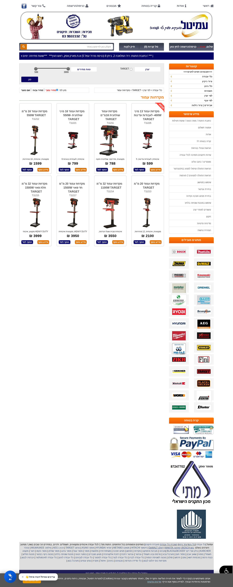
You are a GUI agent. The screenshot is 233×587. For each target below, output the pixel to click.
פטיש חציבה (118, 551)
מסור (87, 551)
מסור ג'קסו (41, 551)
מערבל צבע (168, 554)
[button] (226, 571)
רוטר (32, 551)
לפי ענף (208, 100)
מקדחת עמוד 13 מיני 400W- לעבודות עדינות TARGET (147, 115)
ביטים (110, 560)
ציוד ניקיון (207, 81)
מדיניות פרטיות (204, 223)
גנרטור (138, 554)
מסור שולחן (53, 551)
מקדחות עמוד (123, 90)
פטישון (129, 551)
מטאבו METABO (121, 547)
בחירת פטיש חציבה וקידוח (198, 196)
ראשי (206, 5)
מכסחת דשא (193, 557)
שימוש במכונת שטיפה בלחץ (198, 203)
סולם (170, 557)
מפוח (200, 554)
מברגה (162, 551)
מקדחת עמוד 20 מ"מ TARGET (147, 185)
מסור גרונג (66, 551)
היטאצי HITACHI (139, 547)
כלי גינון (208, 86)
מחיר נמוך (51, 90)
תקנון (208, 216)
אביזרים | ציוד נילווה (202, 105)
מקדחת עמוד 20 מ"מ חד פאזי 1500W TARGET (72, 187)
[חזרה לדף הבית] (116, 25)
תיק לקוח (129, 46)
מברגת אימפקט (149, 551)
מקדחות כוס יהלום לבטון (154, 560)
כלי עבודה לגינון (66, 557)
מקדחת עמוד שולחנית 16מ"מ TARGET (110, 115)
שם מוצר (25, 90)
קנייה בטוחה (149, 5)
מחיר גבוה (38, 90)
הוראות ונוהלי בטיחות (201, 148)
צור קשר (36, 5)
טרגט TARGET (72, 547)
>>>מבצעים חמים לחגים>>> (198, 72)
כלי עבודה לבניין (136, 557)
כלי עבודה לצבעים (84, 557)
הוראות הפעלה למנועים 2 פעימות (195, 175)
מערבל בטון (73, 560)
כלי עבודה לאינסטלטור (46, 557)
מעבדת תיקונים (152, 544)
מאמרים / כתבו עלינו (201, 162)
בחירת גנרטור (204, 189)
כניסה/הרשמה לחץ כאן (183, 46)
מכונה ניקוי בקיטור (44, 554)
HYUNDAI (100, 547)
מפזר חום (180, 554)
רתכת (116, 554)
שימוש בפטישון (204, 182)
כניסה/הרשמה (75, 5)
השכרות (208, 91)
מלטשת (94, 551)
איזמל (103, 560)
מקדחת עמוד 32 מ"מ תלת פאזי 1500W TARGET (34, 187)
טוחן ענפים (85, 560)
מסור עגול (77, 551)
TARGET (124, 68)
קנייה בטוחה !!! (204, 141)
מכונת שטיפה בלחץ (63, 554)
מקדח (95, 560)
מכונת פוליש (28, 554)
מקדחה (137, 551)
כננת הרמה (207, 557)
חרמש (177, 557)
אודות (180, 5)
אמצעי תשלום (204, 127)
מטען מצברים (94, 554)
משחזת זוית (105, 551)
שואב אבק (191, 554)
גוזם (184, 557)
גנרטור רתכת (127, 554)
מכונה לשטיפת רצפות (155, 557)
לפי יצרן (146, 90)
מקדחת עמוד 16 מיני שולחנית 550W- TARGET (72, 115)
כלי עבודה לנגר (120, 557)
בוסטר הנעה (81, 554)
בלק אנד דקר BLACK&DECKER (182, 551)
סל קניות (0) (151, 46)
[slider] (36, 69)
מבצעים (111, 5)
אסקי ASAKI (87, 547)
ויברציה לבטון (27, 557)
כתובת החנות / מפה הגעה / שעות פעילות (191, 120)
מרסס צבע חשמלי (152, 554)
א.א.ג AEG (58, 547)
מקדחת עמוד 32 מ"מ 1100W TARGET (109, 185)
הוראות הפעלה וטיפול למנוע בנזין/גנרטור (192, 168)
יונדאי (108, 547)
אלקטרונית (108, 554)
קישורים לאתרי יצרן (202, 209)
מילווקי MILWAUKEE (40, 547)
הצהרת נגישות (204, 230)
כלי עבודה (157, 90)
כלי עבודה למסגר (102, 557)
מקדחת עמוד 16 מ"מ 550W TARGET (34, 113)
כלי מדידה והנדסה (133, 560)
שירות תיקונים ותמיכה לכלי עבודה (195, 155)
